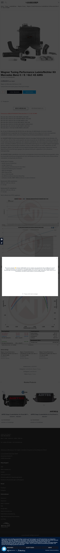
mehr (50, 547)
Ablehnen (10, 547)
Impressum (47, 550)
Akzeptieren (30, 547)
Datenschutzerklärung (54, 550)
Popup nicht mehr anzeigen (31, 294)
